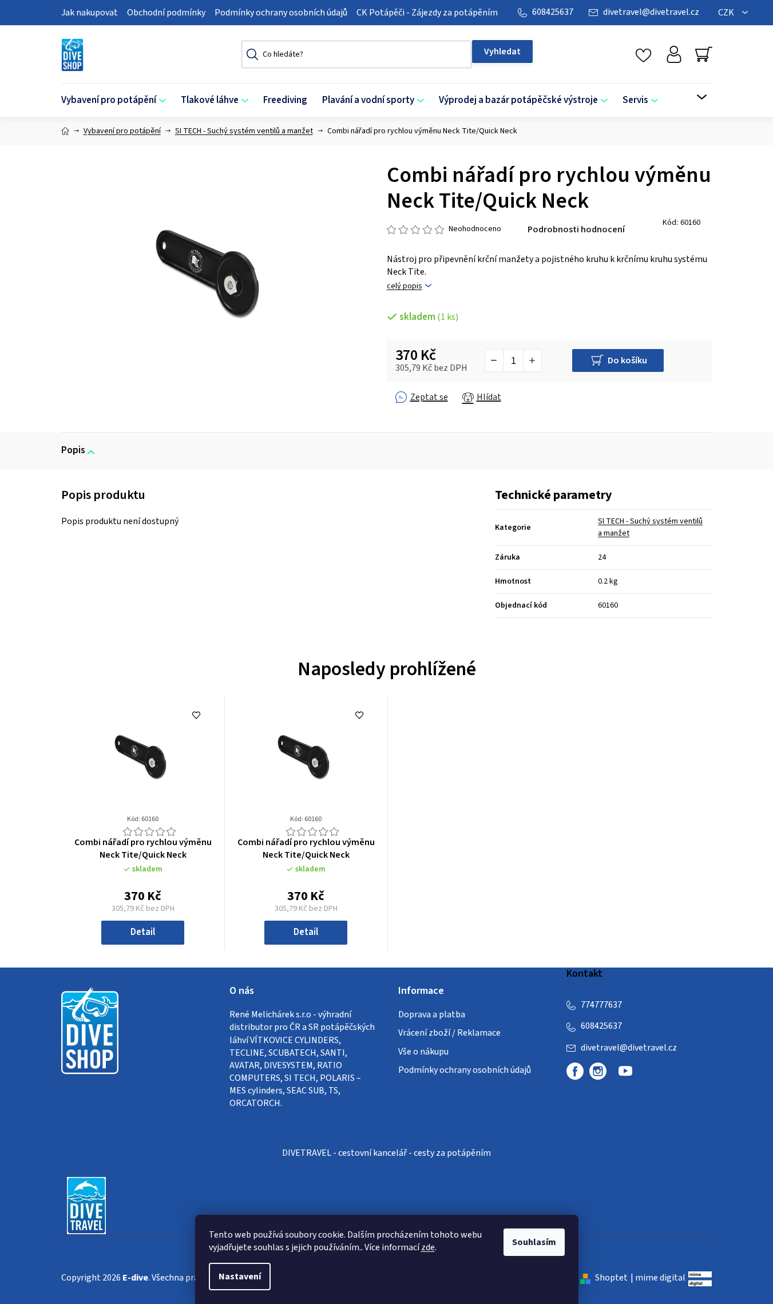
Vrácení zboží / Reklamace (449, 1032)
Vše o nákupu (423, 1051)
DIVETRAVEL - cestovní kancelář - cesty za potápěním (386, 1153)
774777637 (601, 1004)
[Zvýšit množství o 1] (532, 360)
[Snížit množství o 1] (494, 360)
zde (428, 1247)
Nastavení (240, 1276)
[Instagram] (597, 1071)
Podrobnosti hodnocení (576, 229)
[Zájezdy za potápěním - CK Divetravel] (86, 1204)
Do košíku (627, 360)
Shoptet (611, 1277)
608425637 (552, 12)
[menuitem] (117, 100)
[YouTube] (625, 1076)
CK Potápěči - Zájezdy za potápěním (427, 12)
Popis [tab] (73, 450)
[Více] (694, 97)
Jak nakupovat (89, 12)
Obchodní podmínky (166, 12)
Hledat (502, 51)
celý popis (404, 286)
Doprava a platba (431, 1014)
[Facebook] (575, 1071)
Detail (142, 932)
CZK (727, 12)
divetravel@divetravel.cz (651, 12)
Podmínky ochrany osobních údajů (281, 12)
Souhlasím (534, 1242)
